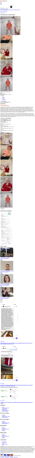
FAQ (13, 9)
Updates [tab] (3, 98)
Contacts (3, 421)
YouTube (16, 457)
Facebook (2, 457)
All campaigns (2, 9)
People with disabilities (5, 410)
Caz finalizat (2, 95)
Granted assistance (7, 9)
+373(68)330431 (3, 456)
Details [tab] (3, 96)
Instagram (7, 457)
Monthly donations (5, 417)
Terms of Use (4, 415)
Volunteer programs (5, 411)
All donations (2, 132)
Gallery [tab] (3, 97)
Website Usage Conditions (6, 416)
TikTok (12, 457)
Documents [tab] (4, 99)
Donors (3, 427)
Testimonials (15, 9)
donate (2, 260)
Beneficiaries (4, 428)
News (11, 9)
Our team (3, 430)
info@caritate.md (9, 456)
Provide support (2, 12)
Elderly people (4, 409)
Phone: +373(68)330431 (3, 11)
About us (18, 9)
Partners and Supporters (5, 429)
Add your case (4, 441)
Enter (1, 3)
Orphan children (4, 408)
